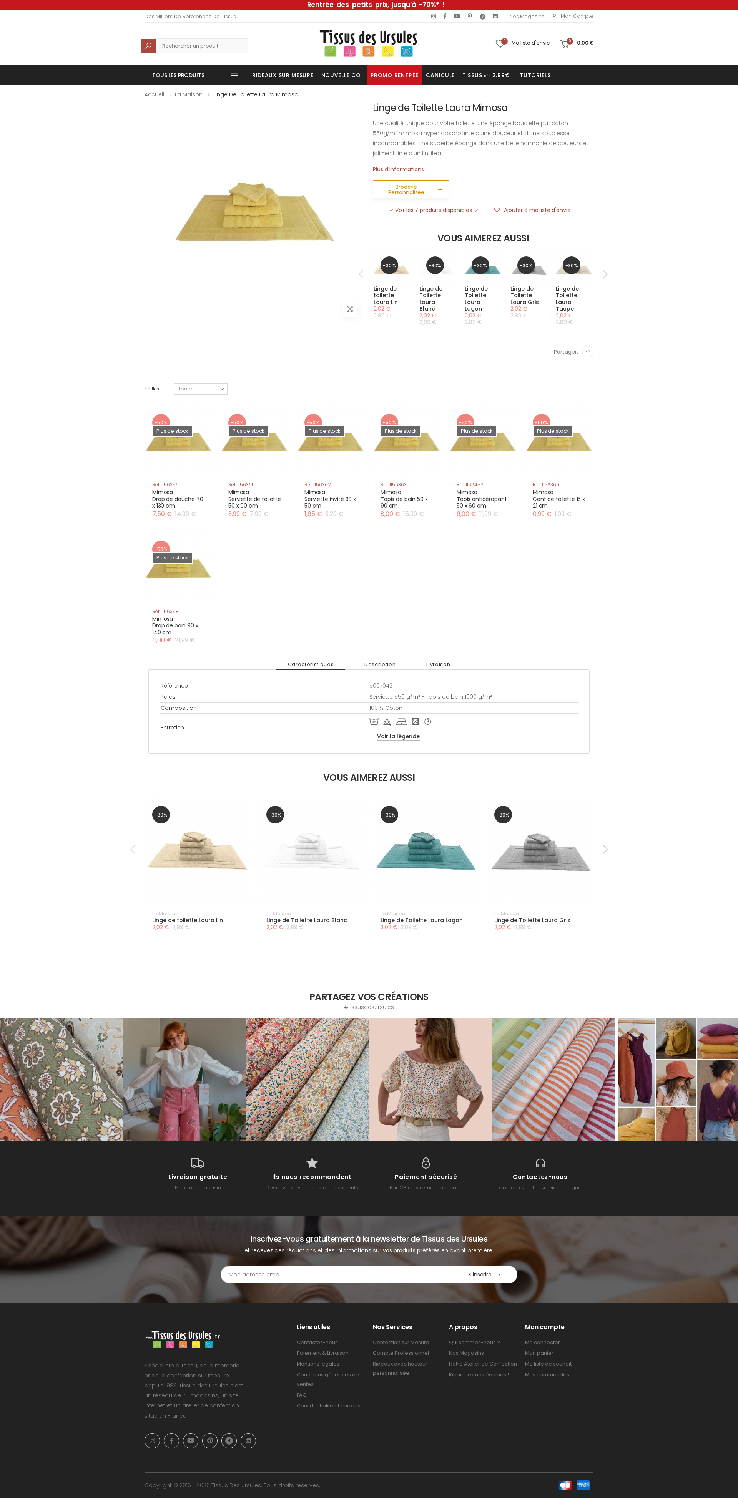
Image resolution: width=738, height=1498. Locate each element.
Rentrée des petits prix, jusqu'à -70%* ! (376, 4)
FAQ (302, 1395)
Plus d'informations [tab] (398, 169)
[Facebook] (445, 16)
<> (587, 351)
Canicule (440, 75)
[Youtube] (457, 16)
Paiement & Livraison (323, 1353)
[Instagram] (433, 16)
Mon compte (577, 16)
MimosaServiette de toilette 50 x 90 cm (254, 498)
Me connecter (542, 1342)
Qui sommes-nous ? (474, 1342)
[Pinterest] (470, 16)
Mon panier (539, 1353)
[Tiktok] (482, 16)
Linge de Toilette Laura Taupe (567, 299)
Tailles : (153, 388)
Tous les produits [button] (178, 75)
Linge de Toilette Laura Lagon (476, 299)
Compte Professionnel (401, 1353)
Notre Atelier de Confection (483, 1363)
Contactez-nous (317, 1342)
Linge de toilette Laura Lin (386, 295)
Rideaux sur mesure (283, 75)
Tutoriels (535, 75)
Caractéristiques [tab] (311, 664)
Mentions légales (318, 1363)
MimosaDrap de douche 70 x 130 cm (177, 498)
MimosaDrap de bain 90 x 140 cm (175, 625)
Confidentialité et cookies (329, 1405)
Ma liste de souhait (548, 1363)
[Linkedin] (495, 16)
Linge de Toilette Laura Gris (524, 295)
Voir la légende (398, 736)
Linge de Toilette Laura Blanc (430, 299)
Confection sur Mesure (401, 1342)
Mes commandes (547, 1374)
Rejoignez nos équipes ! (479, 1374)
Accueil (154, 94)
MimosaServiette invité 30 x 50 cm (330, 498)
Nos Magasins (526, 16)
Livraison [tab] (438, 664)
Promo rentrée (394, 75)
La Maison (189, 94)
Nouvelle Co (341, 75)
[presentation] (362, 274)
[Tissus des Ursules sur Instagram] (61, 1079)
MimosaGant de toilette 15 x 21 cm (559, 498)
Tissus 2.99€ (486, 75)
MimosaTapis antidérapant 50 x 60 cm (482, 498)
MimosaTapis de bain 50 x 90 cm (404, 498)
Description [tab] (380, 664)
